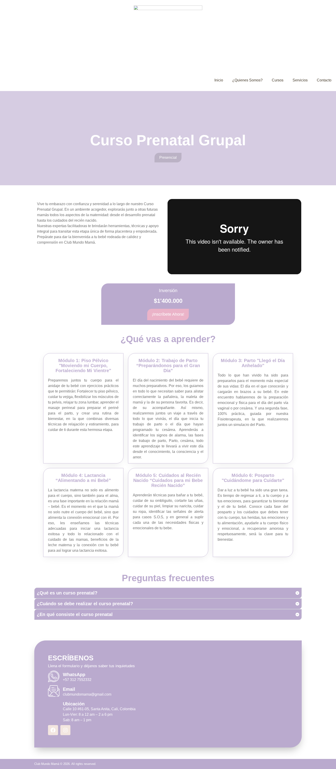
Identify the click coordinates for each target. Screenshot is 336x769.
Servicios (300, 80)
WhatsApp (74, 674)
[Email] (53, 691)
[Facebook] (53, 730)
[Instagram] (65, 730)
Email (69, 689)
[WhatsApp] (53, 676)
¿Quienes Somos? (247, 80)
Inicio (218, 80)
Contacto (324, 80)
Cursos (277, 80)
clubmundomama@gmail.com (87, 694)
